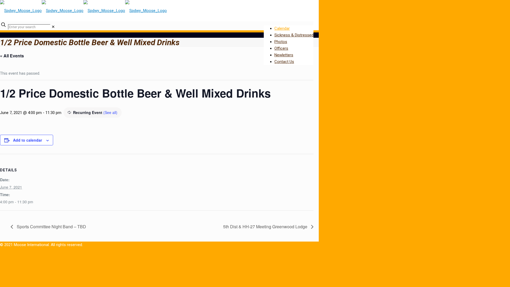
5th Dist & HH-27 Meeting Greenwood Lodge (265, 226)
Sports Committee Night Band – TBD (51, 226)
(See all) (110, 112)
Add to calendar (27, 140)
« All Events (12, 56)
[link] (53, 26)
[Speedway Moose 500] (83, 10)
